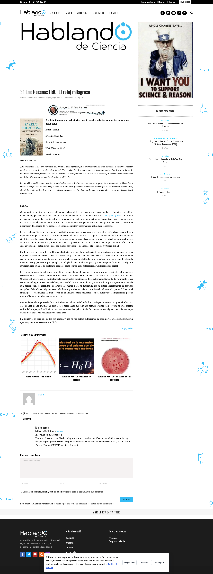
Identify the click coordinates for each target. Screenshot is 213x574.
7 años (165, 148)
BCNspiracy (161, 1)
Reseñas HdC (83, 413)
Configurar (159, 562)
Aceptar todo (129, 562)
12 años (165, 181)
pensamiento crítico (68, 413)
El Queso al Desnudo (165, 192)
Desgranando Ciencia (148, 1)
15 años (165, 196)
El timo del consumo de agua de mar (165, 177)
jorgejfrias (56, 98)
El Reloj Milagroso (111, 215)
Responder (60, 431)
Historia (41, 413)
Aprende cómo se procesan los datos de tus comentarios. (88, 504)
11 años (165, 130)
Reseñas (44, 98)
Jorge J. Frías (127, 328)
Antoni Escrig (31, 413)
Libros (57, 413)
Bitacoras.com (42, 427)
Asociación (70, 538)
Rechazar (145, 562)
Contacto (69, 547)
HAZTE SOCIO (185, 1)
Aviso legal (70, 542)
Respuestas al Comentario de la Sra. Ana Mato (165, 161)
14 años (165, 166)
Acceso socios (71, 552)
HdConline (171, 1)
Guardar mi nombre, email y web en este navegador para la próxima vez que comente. (63, 492)
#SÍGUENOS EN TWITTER (106, 512)
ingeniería (49, 413)
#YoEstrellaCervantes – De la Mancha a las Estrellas (165, 125)
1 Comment (68, 98)
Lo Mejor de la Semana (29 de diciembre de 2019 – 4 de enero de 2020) (165, 143)
